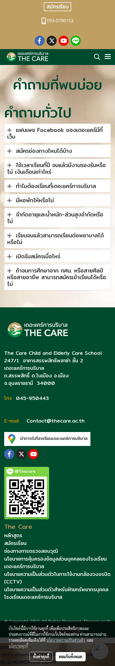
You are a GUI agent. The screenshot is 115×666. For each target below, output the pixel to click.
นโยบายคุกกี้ (18, 645)
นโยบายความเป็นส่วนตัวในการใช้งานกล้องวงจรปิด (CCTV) (57, 578)
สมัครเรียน (15, 543)
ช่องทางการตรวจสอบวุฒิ (31, 551)
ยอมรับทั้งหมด (70, 656)
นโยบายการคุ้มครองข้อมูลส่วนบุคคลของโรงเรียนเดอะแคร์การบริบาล (55, 562)
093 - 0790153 (35, 406)
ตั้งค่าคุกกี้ (41, 656)
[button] (95, 57)
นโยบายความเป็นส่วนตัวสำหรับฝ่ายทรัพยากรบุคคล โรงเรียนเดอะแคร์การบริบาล (56, 593)
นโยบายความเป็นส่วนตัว (65, 640)
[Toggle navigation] (108, 57)
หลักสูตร (13, 535)
